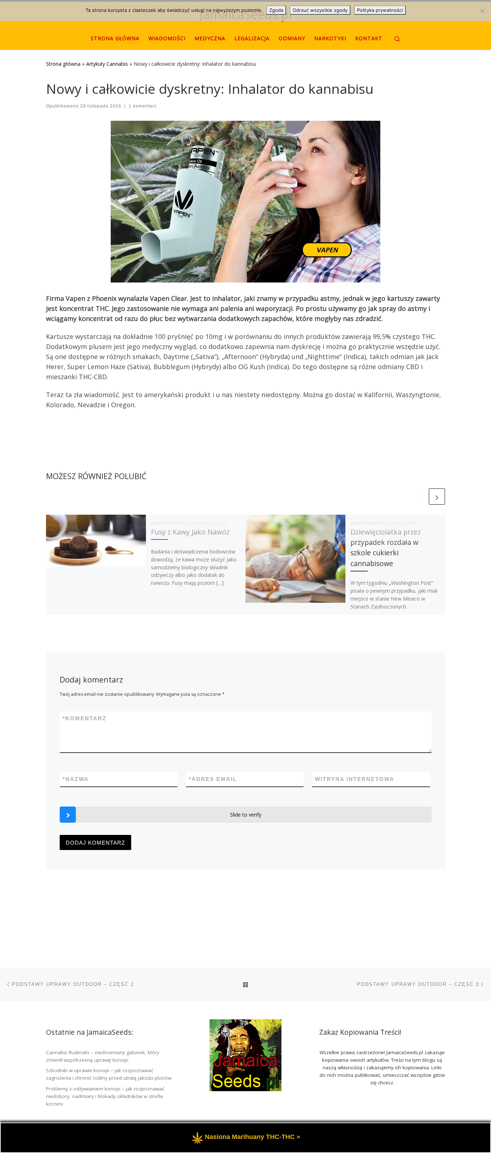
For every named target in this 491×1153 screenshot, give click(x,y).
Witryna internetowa (354, 779)
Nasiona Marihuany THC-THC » (252, 1137)
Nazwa (76, 779)
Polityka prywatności (380, 10)
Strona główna (63, 63)
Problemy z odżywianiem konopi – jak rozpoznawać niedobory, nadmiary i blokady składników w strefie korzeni (105, 1096)
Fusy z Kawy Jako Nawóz (190, 532)
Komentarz (84, 718)
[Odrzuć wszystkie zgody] (482, 10)
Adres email (213, 779)
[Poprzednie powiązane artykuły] (419, 496)
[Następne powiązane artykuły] (437, 496)
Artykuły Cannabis (107, 63)
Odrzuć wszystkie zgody (320, 10)
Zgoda (276, 10)
